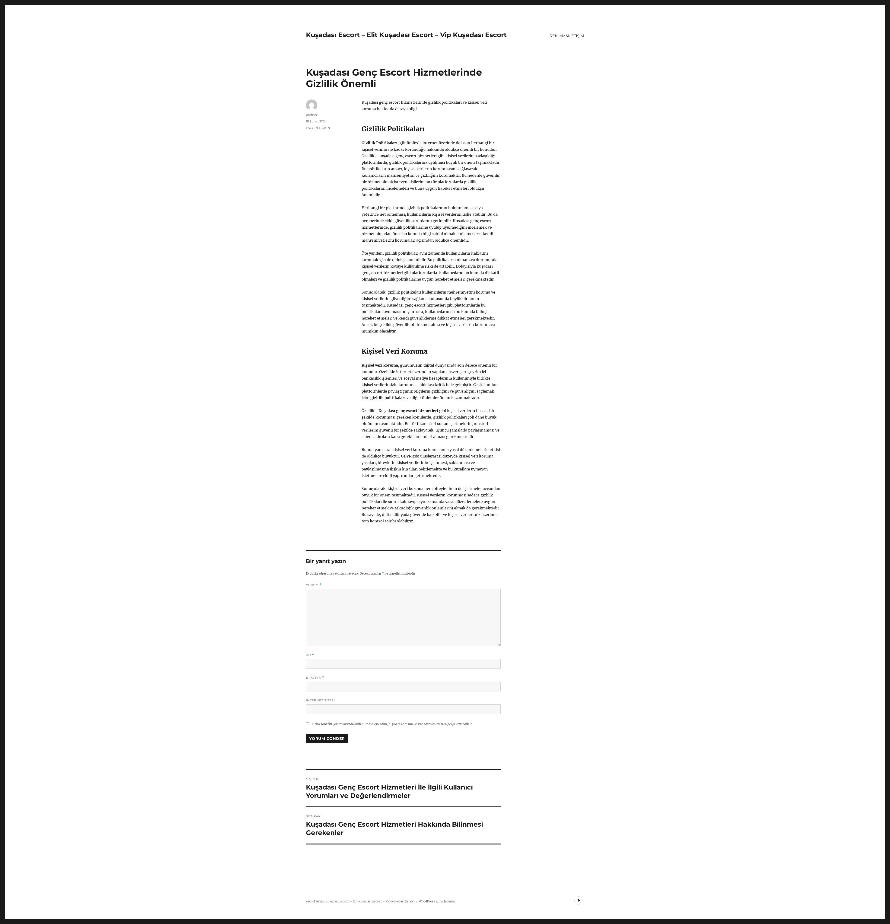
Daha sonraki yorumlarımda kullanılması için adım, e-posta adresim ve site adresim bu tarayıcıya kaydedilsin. (392, 724)
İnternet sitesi (320, 700)
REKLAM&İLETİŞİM (567, 36)
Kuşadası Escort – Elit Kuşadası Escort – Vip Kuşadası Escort (406, 35)
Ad (310, 655)
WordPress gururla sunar (437, 901)
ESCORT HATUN (318, 128)
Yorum (314, 585)
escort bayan (315, 901)
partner (311, 115)
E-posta (315, 678)
